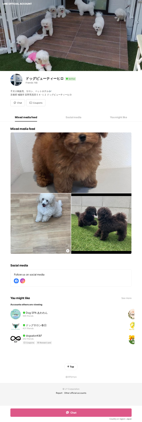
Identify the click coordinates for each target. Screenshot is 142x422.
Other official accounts (75, 393)
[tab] (26, 117)
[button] (35, 102)
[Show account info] (70, 79)
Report (59, 393)
